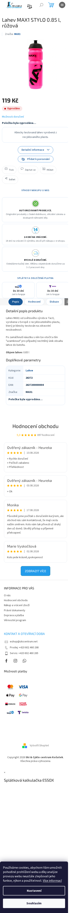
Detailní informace (32, 150)
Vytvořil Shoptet (39, 746)
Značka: (13, 34)
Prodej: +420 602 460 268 (24, 647)
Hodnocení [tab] (34, 302)
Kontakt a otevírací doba (24, 633)
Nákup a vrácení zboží (17, 605)
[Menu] (62, 5)
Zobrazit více (35, 571)
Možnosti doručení (13, 117)
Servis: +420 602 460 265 (24, 653)
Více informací (52, 880)
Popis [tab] (15, 302)
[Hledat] (41, 5)
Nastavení (34, 891)
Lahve (29, 371)
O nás (7, 595)
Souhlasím (34, 903)
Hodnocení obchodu (35, 426)
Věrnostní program (15, 620)
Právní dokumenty (14, 610)
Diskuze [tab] (54, 302)
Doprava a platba (14, 615)
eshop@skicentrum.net (23, 642)
